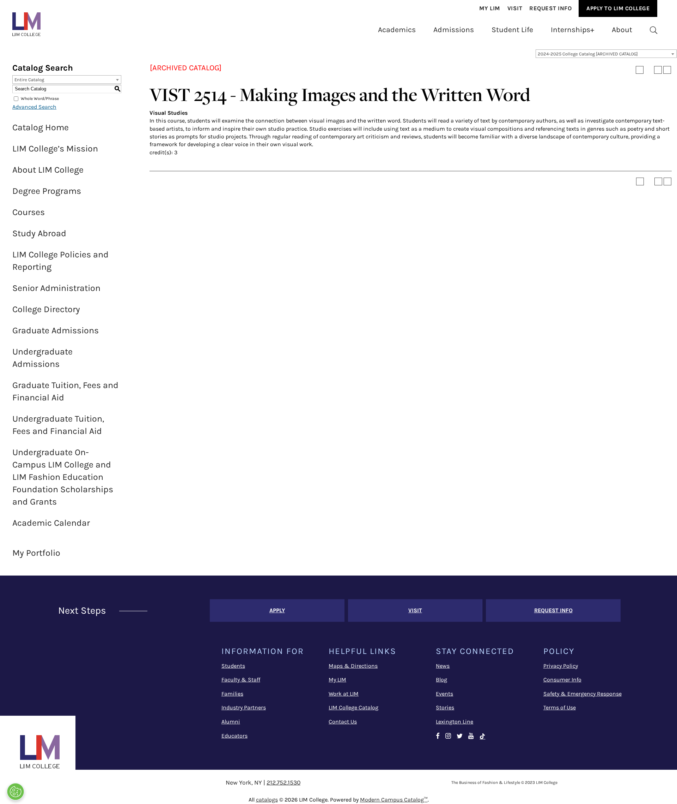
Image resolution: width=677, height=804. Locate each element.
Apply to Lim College (617, 8)
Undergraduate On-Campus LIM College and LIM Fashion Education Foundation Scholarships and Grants (62, 477)
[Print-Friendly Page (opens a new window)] (658, 70)
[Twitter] (460, 736)
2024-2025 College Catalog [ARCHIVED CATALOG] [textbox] (588, 53)
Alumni (230, 721)
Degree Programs (46, 191)
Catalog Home (40, 127)
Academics (397, 29)
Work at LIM (344, 693)
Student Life (512, 29)
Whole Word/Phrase (40, 98)
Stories (445, 707)
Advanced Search (34, 106)
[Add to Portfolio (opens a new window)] (640, 70)
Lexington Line (454, 721)
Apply (277, 610)
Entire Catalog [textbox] (29, 79)
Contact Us (343, 721)
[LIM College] (26, 24)
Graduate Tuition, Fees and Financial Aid (65, 391)
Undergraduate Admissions (42, 357)
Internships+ (572, 29)
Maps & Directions (353, 665)
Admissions (453, 29)
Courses (28, 212)
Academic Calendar (51, 523)
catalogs (267, 799)
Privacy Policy (560, 665)
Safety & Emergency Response (582, 693)
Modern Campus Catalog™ (394, 799)
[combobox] (606, 53)
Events (444, 693)
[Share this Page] (649, 70)
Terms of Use (559, 707)
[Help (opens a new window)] (667, 70)
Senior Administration (56, 288)
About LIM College (48, 170)
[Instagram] (448, 736)
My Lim (489, 8)
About (622, 29)
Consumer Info (562, 679)
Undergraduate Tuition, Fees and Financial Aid (58, 424)
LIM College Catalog (353, 707)
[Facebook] (438, 736)
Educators (234, 735)
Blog (441, 679)
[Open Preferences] (15, 791)
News (443, 665)
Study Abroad (39, 233)
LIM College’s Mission (55, 148)
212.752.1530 (283, 782)
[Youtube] (471, 736)
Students (233, 665)
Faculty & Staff (240, 679)
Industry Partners (243, 707)
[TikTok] (482, 736)
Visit (515, 8)
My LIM (337, 679)
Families (232, 693)
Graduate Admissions (55, 330)
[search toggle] (653, 29)
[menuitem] (489, 8)
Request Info (550, 8)
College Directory (46, 309)
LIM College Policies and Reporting (60, 260)
